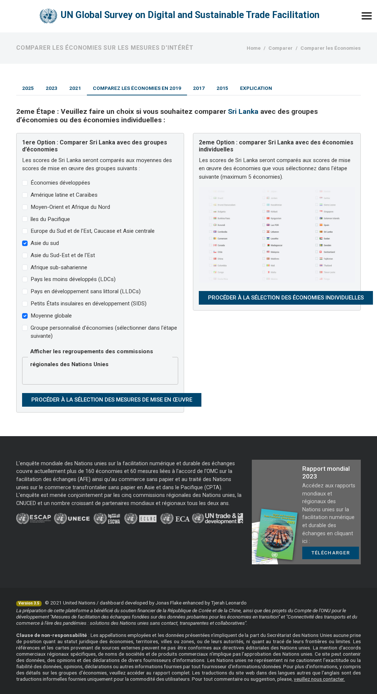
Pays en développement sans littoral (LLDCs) (86, 291)
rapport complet (171, 673)
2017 (199, 88)
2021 (75, 88)
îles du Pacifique (50, 219)
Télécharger (330, 552)
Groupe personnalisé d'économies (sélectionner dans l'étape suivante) (104, 332)
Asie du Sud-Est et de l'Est (63, 255)
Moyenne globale (51, 315)
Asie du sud (45, 243)
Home (254, 48)
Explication (256, 88)
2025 (28, 88)
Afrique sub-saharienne (59, 267)
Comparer (280, 48)
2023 (51, 88)
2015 (222, 88)
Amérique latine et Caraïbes (64, 195)
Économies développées (60, 182)
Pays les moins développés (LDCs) (73, 279)
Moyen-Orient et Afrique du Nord (70, 207)
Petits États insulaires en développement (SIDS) (89, 303)
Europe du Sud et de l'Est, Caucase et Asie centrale (93, 231)
